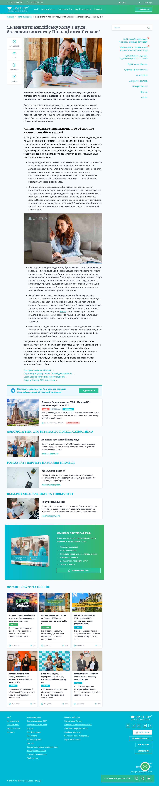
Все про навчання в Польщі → (39, 370)
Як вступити (32, 736)
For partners (143, 745)
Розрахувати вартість (51, 485)
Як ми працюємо (34, 739)
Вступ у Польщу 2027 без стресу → (41, 380)
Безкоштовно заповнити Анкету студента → (45, 377)
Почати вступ (143, 9)
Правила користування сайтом (78, 725)
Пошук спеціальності (53, 501)
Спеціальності (13, 725)
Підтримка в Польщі (73, 721)
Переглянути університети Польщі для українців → (49, 373)
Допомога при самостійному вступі (61, 439)
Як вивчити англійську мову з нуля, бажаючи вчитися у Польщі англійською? (69, 17)
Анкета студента (34, 717)
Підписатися (89, 390)
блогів (63, 311)
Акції (9, 717)
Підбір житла (32, 758)
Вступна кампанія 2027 (37, 721)
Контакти (11, 732)
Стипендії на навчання (37, 754)
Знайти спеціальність (51, 516)
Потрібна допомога (50, 454)
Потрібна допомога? (140, 739)
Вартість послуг (14, 728)
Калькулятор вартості (53, 470)
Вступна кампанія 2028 (37, 725)
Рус (150, 2)
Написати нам (143, 751)
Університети (13, 721)
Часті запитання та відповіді (76, 736)
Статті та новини (25, 17)
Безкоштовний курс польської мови (42, 747)
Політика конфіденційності (76, 728)
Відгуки (30, 728)
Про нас (30, 743)
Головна (10, 17)
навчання (88, 361)
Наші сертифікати (72, 732)
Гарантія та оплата (72, 739)
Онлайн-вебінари (72, 717)
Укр (146, 2)
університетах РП (49, 141)
